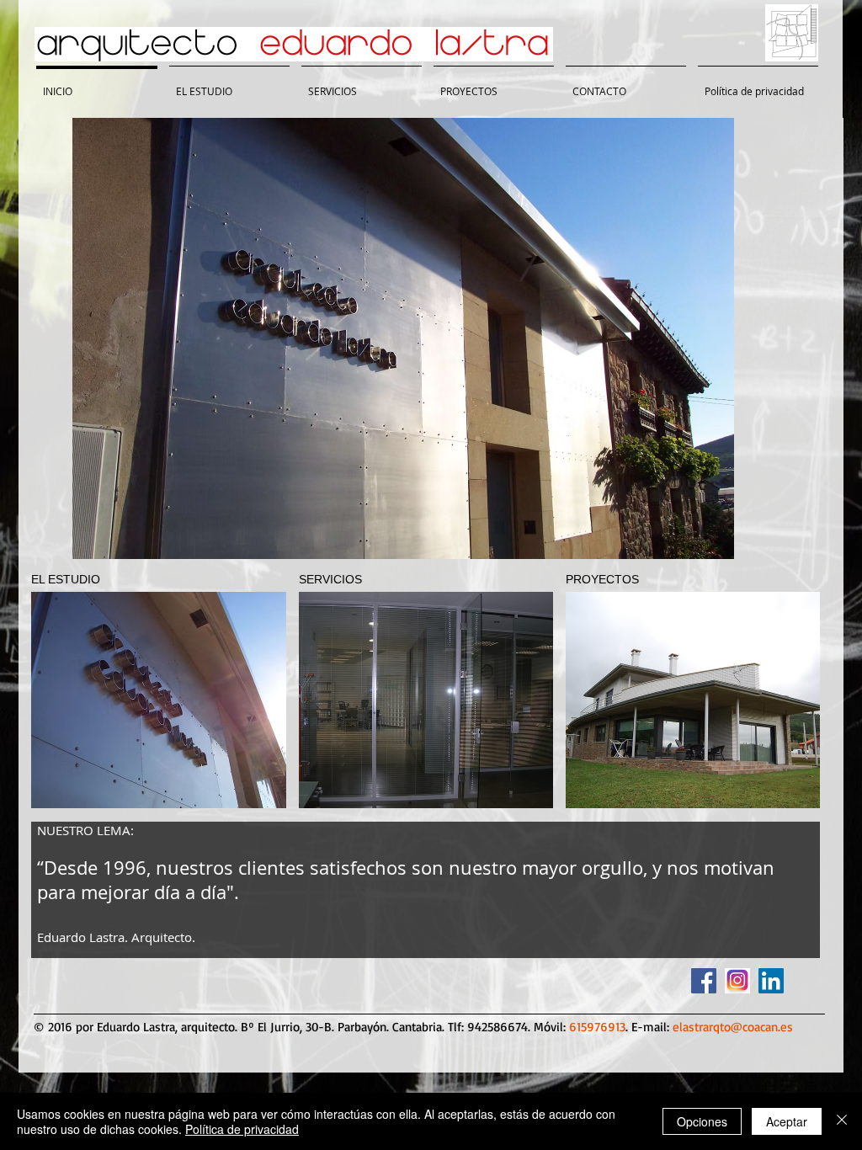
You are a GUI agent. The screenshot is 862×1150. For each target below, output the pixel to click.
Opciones (702, 1121)
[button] (403, 338)
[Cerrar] (842, 1121)
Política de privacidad (242, 1129)
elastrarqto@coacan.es (733, 1027)
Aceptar (786, 1121)
